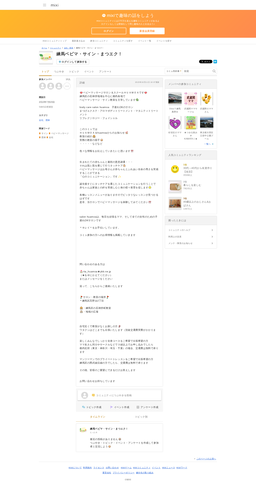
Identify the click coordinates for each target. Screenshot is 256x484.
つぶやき (59, 71)
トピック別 (141, 416)
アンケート (105, 71)
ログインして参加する (74, 61)
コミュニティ (55, 48)
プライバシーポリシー (124, 472)
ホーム (44, 48)
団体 (43, 137)
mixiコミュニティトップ (55, 41)
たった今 (93, 432)
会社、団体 (68, 48)
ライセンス (98, 467)
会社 (51, 137)
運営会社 (106, 472)
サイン (44, 133)
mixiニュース (168, 467)
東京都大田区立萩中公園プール (206, 135)
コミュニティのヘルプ (179, 230)
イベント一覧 (144, 41)
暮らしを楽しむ (192, 185)
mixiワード (181, 467)
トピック (74, 71)
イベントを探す (164, 41)
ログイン (109, 31)
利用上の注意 (175, 236)
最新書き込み (78, 41)
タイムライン (97, 416)
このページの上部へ (206, 459)
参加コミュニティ (99, 41)
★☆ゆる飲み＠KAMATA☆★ (190, 135)
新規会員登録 (147, 31)
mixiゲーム (126, 467)
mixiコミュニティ (141, 467)
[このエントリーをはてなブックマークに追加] (215, 62)
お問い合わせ (112, 467)
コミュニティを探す (123, 41)
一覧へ (207, 144)
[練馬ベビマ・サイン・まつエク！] (83, 430)
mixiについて (75, 467)
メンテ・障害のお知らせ (180, 243)
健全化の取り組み (145, 472)
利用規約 (87, 467)
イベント (89, 71)
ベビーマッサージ (60, 133)
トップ (45, 71)
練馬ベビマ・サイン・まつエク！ (109, 428)
